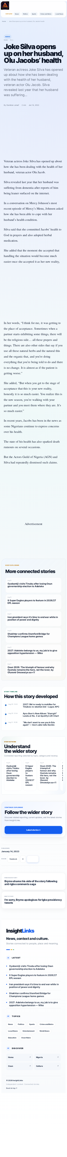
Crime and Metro (45, 14)
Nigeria (47, 1057)
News (17, 14)
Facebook (13, 859)
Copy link (32, 859)
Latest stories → (33, 830)
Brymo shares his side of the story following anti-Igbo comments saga (30, 883)
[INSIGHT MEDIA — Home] (5, 5)
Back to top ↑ (12, 1088)
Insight (20, 930)
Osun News (26, 1038)
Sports (34, 14)
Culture (47, 1066)
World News (44, 1031)
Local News (59, 14)
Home (4, 21)
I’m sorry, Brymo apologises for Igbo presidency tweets (33, 901)
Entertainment (29, 1031)
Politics (25, 14)
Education (12, 1038)
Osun (19, 1066)
